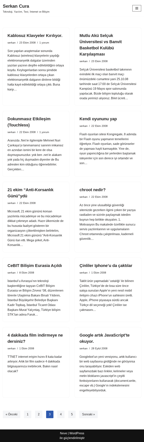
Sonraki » (88, 414)
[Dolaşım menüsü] (136, 8)
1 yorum (44, 42)
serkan (12, 42)
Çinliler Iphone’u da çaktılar (106, 265)
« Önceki (11, 414)
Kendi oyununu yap (98, 119)
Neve (63, 433)
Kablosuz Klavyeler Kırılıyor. (35, 35)
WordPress (76, 433)
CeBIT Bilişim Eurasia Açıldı (35, 265)
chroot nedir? (93, 189)
